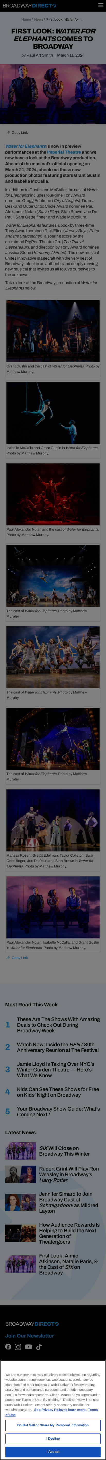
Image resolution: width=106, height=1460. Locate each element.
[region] (53, 1410)
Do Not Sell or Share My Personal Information (53, 1425)
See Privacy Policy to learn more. (60, 1410)
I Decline (53, 1438)
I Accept (53, 1452)
